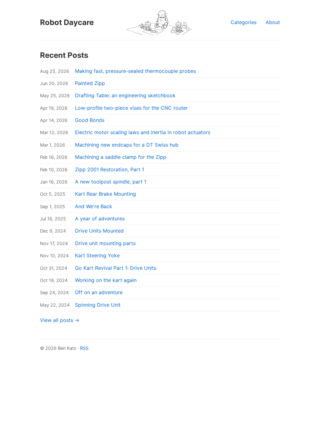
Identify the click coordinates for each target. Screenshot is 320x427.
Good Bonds (89, 120)
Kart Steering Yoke (97, 255)
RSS (84, 348)
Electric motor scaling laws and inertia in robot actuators (142, 132)
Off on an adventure (98, 292)
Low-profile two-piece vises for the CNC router (131, 108)
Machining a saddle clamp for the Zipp (120, 157)
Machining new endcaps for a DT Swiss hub (126, 145)
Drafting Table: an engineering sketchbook (125, 95)
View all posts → (59, 320)
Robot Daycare (67, 22)
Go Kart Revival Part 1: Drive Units (115, 268)
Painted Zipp (90, 83)
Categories (244, 22)
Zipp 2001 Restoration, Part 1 (109, 169)
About (273, 22)
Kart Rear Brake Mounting (105, 194)
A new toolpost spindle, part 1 (110, 181)
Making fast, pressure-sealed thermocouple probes (135, 71)
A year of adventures (100, 218)
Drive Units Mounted (99, 231)
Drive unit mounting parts (105, 243)
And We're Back (93, 206)
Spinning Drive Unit (98, 305)
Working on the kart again (106, 280)
